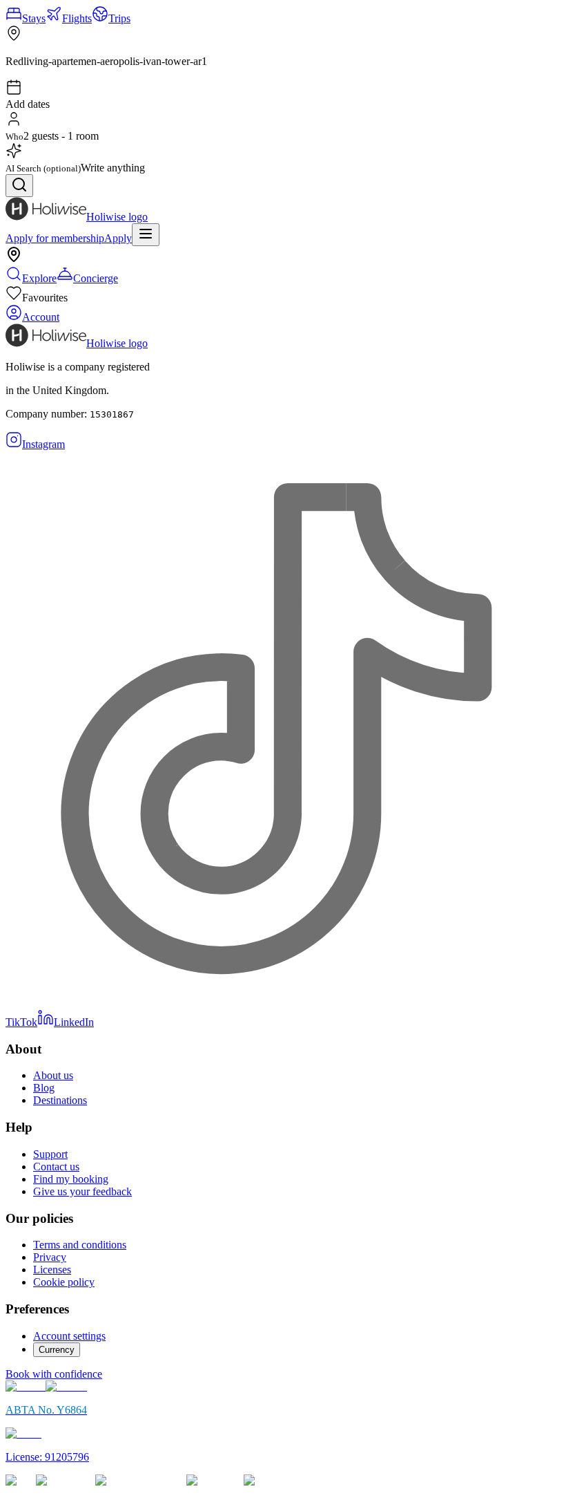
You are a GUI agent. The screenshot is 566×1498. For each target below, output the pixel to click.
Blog (44, 1088)
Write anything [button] (113, 168)
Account (40, 317)
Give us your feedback (82, 1191)
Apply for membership (55, 238)
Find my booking (70, 1179)
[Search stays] (19, 185)
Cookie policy (64, 1282)
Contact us (56, 1166)
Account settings (69, 1336)
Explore (39, 278)
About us (53, 1075)
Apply (118, 238)
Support (50, 1154)
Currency (57, 1350)
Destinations (60, 1100)
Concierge (95, 278)
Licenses (52, 1269)
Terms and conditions (79, 1245)
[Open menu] (145, 234)
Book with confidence (54, 1374)
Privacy (49, 1257)
